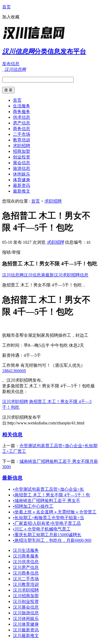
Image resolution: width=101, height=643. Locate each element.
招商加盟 (21, 151)
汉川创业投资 (26, 601)
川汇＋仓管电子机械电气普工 (42, 529)
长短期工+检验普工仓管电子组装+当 (48, 517)
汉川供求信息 (26, 561)
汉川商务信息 (26, 573)
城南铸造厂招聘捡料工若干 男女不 (46, 500)
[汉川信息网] (35, 39)
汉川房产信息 (26, 567)
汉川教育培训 (26, 584)
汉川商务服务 (26, 556)
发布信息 (10, 63)
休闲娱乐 (21, 174)
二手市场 (21, 134)
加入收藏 (10, 17)
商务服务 (21, 111)
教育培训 (21, 140)
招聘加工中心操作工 (33, 506)
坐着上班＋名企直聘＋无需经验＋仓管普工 (54, 512)
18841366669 (14, 370)
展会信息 (21, 162)
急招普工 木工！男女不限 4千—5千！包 (51, 495)
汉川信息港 (34, 275)
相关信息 (12, 434)
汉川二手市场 (26, 578)
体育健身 (21, 179)
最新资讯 (21, 185)
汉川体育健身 (26, 624)
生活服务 (21, 106)
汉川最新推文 (26, 635)
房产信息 (21, 123)
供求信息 (21, 117)
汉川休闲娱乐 (26, 618)
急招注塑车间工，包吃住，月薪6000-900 (52, 540)
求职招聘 (21, 145)
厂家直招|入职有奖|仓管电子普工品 (47, 523)
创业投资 (21, 157)
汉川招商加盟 (26, 595)
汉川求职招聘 (15, 401)
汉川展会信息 (26, 607)
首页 (6, 7)
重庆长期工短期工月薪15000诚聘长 (47, 534)
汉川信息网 (13, 275)
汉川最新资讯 (26, 630)
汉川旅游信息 (26, 613)
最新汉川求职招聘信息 (66, 275)
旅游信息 (21, 168)
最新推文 (21, 191)
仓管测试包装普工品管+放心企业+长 (48, 489)
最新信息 (12, 478)
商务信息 (21, 128)
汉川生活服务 (26, 550)
